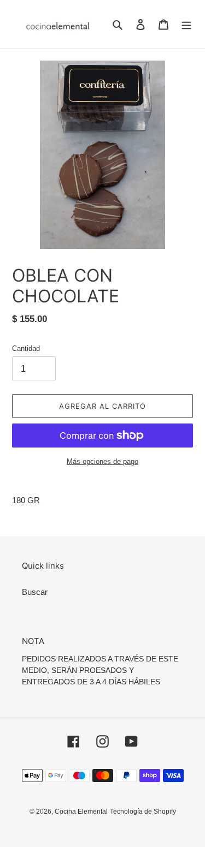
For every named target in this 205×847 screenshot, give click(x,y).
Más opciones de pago (102, 461)
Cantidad (26, 348)
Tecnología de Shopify (143, 811)
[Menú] (186, 24)
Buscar (35, 592)
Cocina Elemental (81, 811)
